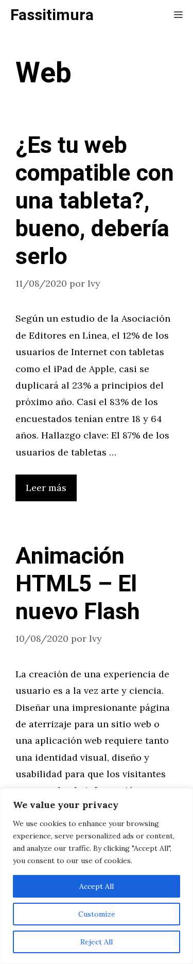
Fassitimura (52, 15)
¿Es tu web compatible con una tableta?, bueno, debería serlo (94, 201)
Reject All (96, 942)
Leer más (46, 488)
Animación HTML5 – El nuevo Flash (77, 584)
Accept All (96, 886)
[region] (96, 876)
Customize (96, 914)
